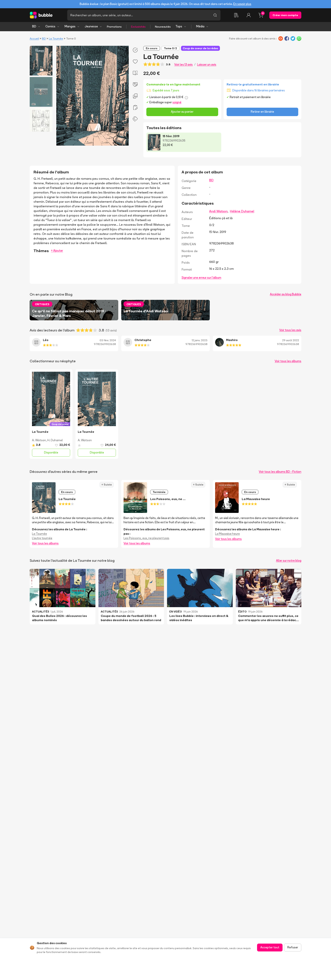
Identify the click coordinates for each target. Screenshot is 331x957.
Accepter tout (269, 947)
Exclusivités (138, 26)
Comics (50, 26)
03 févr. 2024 (108, 340)
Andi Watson (218, 211)
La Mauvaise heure (227, 533)
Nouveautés (163, 26)
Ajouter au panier (182, 111)
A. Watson (39, 440)
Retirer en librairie (262, 111)
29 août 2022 (290, 340)
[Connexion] (248, 15)
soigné (176, 102)
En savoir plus (242, 4)
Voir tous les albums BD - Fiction (280, 471)
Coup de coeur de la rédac (200, 48)
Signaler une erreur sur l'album (201, 277)
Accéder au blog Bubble (285, 294)
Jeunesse (91, 26)
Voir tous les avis (290, 330)
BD (34, 26)
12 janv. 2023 (199, 340)
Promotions (114, 26)
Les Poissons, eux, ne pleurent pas (146, 538)
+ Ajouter (57, 250)
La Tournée (56, 38)
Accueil (34, 38)
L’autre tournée (42, 538)
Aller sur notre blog (288, 560)
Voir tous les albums (288, 361)
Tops (178, 26)
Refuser (292, 947)
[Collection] (236, 15)
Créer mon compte (285, 15)
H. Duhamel (55, 440)
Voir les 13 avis (183, 64)
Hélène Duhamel (242, 211)
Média (200, 26)
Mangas (70, 26)
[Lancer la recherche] (215, 15)
